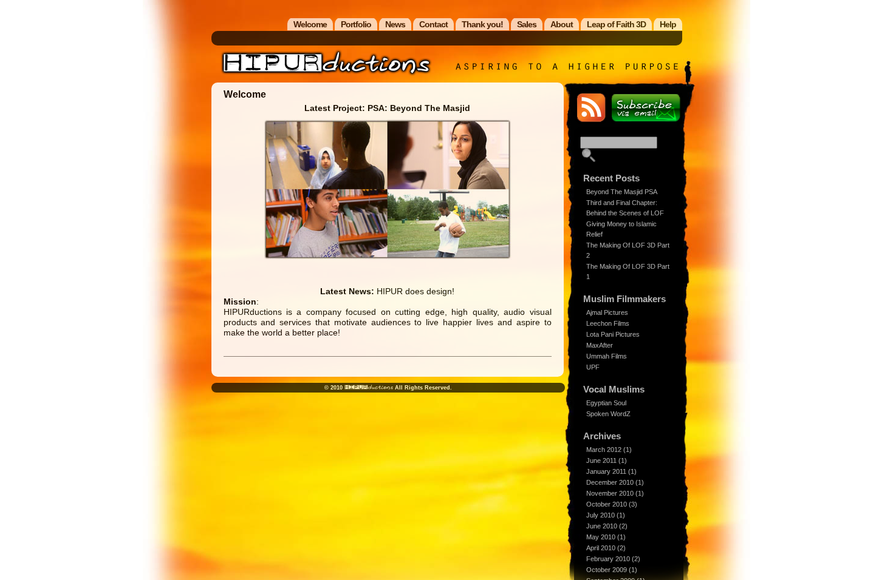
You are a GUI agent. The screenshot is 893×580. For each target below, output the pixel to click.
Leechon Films (607, 323)
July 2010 (600, 515)
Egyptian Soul (606, 402)
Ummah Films (606, 356)
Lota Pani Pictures (613, 334)
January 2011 (606, 471)
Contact (433, 24)
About (561, 24)
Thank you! (482, 24)
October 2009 (606, 569)
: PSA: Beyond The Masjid (387, 108)
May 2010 (600, 537)
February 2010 (608, 558)
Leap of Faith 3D (616, 24)
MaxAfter (599, 345)
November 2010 (610, 493)
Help (668, 24)
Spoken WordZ (608, 413)
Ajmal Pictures (607, 312)
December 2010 (610, 482)
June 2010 (601, 526)
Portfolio (356, 24)
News (395, 24)
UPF (593, 367)
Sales (526, 24)
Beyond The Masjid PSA (621, 191)
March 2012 (603, 449)
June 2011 (601, 460)
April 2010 (600, 547)
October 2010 (606, 504)
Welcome (310, 24)
